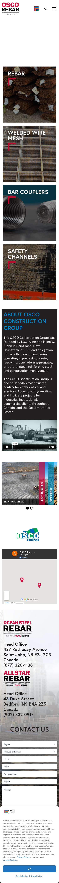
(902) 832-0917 (18, 714)
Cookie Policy (22, 876)
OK (29, 868)
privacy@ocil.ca (10, 860)
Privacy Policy (23, 857)
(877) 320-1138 (18, 665)
